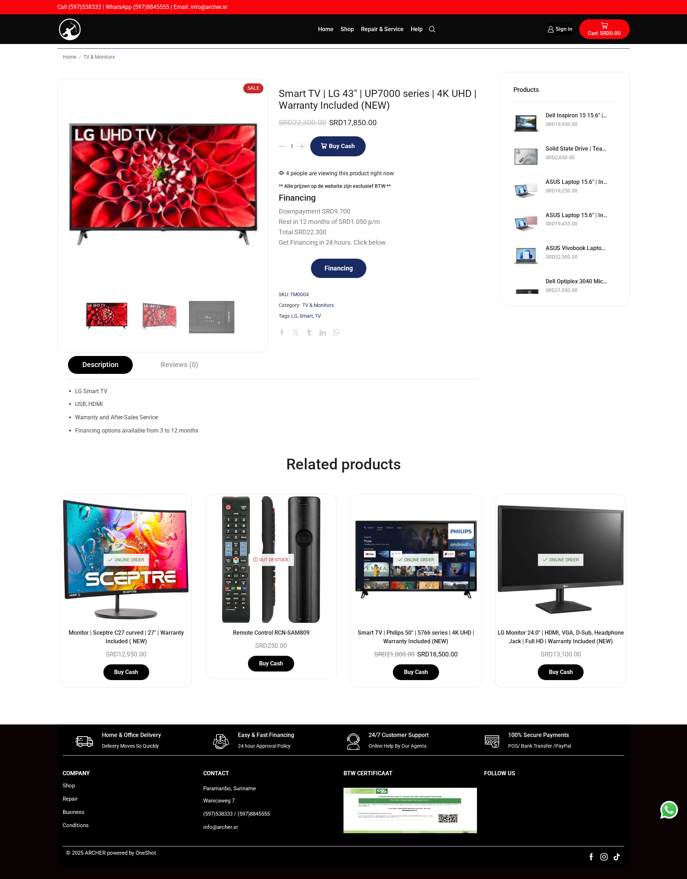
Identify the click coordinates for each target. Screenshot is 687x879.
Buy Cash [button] (126, 672)
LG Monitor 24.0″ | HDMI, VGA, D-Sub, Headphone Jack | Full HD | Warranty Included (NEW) (561, 637)
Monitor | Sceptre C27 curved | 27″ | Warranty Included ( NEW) (126, 637)
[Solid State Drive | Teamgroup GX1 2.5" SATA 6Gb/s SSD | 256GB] (526, 156)
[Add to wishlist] (177, 511)
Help (417, 29)
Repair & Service (382, 29)
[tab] (100, 365)
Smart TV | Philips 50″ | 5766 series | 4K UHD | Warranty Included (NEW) (416, 637)
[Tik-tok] (616, 856)
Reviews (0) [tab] (179, 365)
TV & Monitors (99, 57)
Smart (306, 316)
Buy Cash (342, 146)
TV (318, 316)
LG (294, 316)
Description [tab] (100, 365)
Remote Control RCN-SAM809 (271, 632)
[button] (338, 268)
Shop (347, 29)
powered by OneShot (131, 853)
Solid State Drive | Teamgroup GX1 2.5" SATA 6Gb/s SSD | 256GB (577, 148)
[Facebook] (591, 856)
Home (325, 29)
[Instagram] (604, 856)
